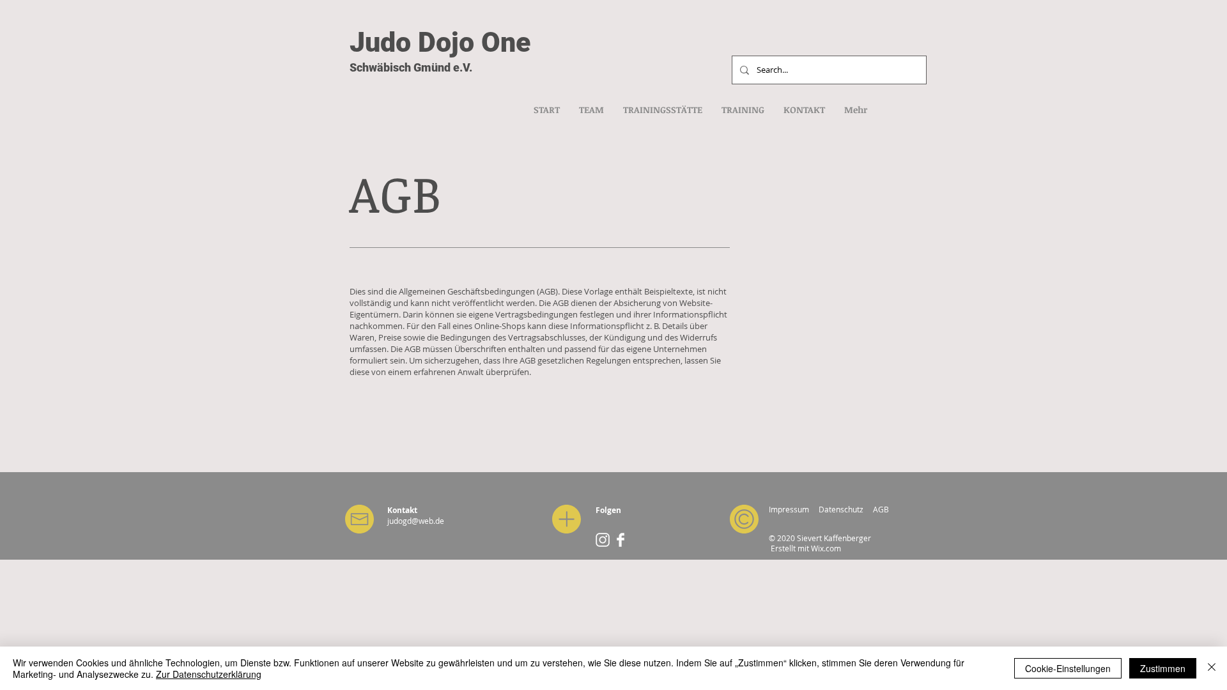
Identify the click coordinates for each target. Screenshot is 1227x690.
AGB (881, 509)
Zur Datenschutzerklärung (208, 674)
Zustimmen (1162, 668)
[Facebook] (621, 540)
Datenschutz (841, 509)
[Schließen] (1211, 668)
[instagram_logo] (603, 540)
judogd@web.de (415, 521)
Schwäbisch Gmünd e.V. (411, 67)
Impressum (789, 509)
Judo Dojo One (440, 42)
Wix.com (826, 548)
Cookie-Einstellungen (1068, 668)
